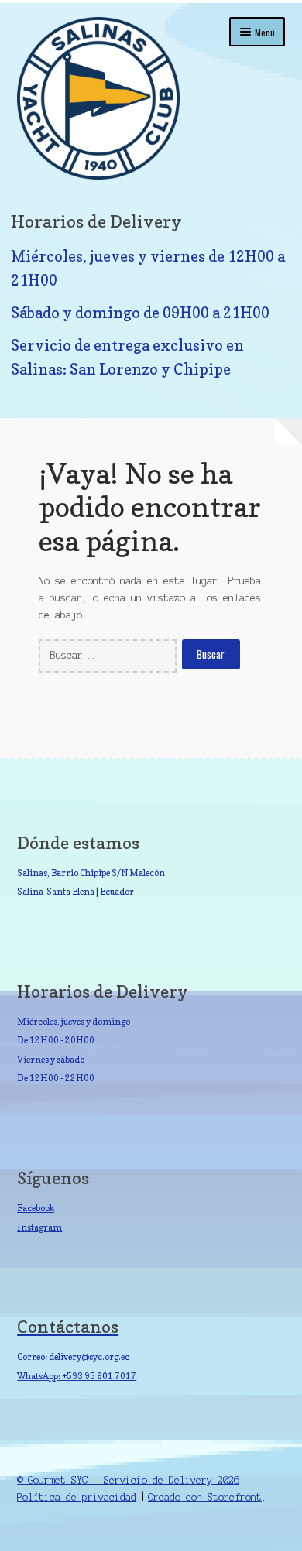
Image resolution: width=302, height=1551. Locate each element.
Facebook (35, 1208)
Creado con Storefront (205, 1497)
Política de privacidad (76, 1497)
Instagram (39, 1227)
